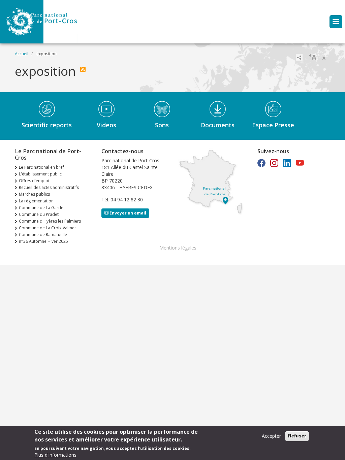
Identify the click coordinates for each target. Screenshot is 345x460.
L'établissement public (40, 174)
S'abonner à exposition (83, 69)
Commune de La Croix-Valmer (47, 228)
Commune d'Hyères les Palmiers (50, 221)
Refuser (297, 435)
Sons (162, 125)
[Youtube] (300, 162)
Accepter (271, 436)
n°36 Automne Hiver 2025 (43, 241)
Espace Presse (273, 125)
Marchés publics (34, 194)
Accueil (21, 54)
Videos (106, 125)
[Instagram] (274, 162)
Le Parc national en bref (41, 167)
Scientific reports (47, 125)
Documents (217, 125)
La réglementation (36, 201)
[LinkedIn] (287, 162)
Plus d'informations (55, 455)
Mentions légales (177, 247)
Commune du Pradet (39, 214)
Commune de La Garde (41, 207)
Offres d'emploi (34, 181)
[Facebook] (261, 162)
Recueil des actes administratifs (49, 187)
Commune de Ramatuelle (43, 234)
